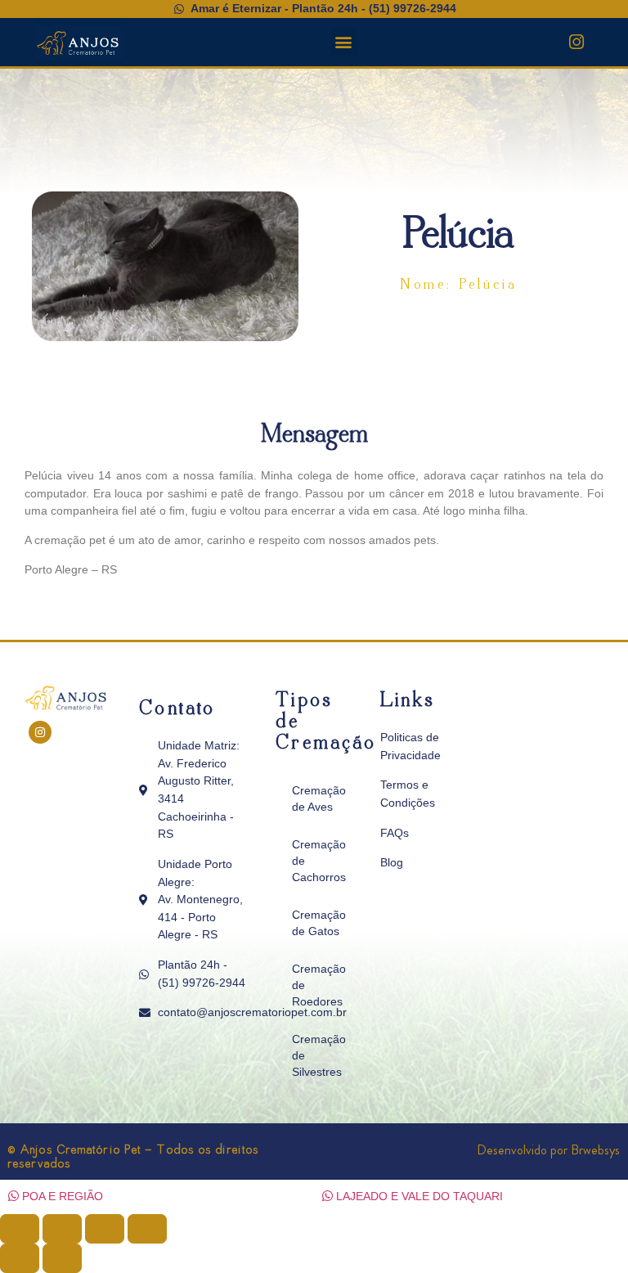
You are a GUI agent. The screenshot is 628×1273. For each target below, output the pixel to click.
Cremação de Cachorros (319, 861)
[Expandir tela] (62, 1229)
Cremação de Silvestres (319, 1055)
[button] (343, 42)
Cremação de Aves (319, 798)
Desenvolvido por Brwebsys (548, 1149)
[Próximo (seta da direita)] (62, 1258)
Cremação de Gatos (319, 923)
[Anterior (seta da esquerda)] (19, 1258)
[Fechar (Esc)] (147, 1229)
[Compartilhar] (104, 1229)
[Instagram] (576, 42)
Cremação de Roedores (319, 985)
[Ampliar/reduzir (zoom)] (19, 1229)
